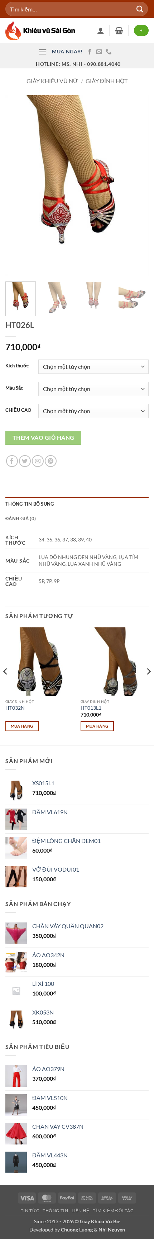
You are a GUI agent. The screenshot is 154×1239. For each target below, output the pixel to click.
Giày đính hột (106, 80)
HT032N (15, 708)
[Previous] (17, 186)
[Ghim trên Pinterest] (51, 461)
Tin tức (30, 1210)
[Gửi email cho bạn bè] (38, 461)
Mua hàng (22, 726)
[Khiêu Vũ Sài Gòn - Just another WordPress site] (41, 30)
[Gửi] (140, 9)
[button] (119, 30)
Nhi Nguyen (111, 1229)
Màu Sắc (14, 388)
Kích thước (17, 365)
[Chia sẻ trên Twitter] (25, 461)
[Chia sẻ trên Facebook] (12, 461)
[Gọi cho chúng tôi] (108, 52)
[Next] (136, 186)
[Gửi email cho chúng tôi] (99, 52)
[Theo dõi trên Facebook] (90, 52)
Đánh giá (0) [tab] (20, 518)
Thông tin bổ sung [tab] (29, 504)
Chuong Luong (77, 1229)
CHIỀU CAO (18, 410)
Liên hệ (80, 1210)
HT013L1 (91, 708)
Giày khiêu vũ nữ (52, 80)
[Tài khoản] (100, 30)
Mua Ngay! (67, 51)
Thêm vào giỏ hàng (43, 437)
